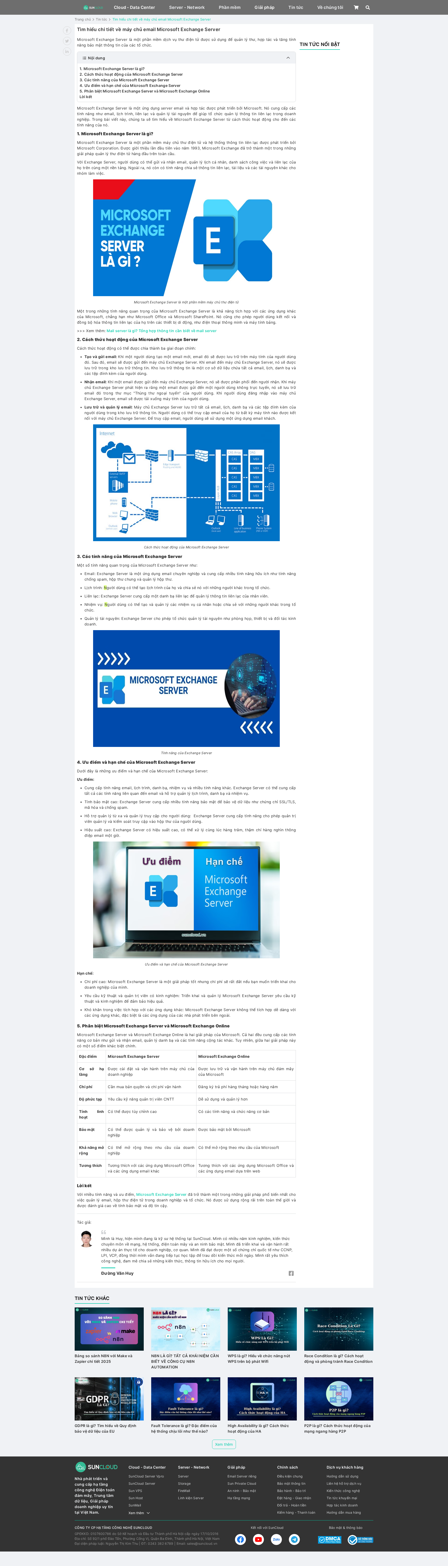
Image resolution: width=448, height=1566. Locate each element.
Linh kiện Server (191, 1498)
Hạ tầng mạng (239, 1498)
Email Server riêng (242, 1476)
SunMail (135, 1505)
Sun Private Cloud (242, 1483)
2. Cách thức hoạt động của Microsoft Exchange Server (131, 74)
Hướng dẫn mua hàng (344, 1512)
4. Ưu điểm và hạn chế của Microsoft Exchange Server (130, 85)
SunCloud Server (142, 1483)
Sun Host (136, 1498)
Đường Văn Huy (117, 1273)
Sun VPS (135, 1491)
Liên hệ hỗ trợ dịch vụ (344, 1483)
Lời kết (86, 96)
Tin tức (295, 7)
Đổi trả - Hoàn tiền (291, 1505)
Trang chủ (83, 19)
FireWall (184, 1491)
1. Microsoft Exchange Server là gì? (112, 68)
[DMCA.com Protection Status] (329, 1539)
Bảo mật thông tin (291, 1483)
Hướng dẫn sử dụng (342, 1476)
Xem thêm (224, 1444)
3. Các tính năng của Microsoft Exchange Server (124, 80)
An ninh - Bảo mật (242, 1491)
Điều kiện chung (290, 1476)
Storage (184, 1483)
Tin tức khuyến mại (342, 1498)
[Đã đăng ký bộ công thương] (360, 1539)
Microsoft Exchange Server (161, 1194)
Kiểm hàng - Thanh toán (296, 1512)
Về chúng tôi (330, 7)
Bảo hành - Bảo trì (291, 1491)
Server (183, 1476)
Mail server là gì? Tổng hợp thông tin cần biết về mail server (162, 330)
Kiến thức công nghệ (343, 1491)
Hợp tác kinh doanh (342, 1505)
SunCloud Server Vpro (146, 1476)
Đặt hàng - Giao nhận (294, 1498)
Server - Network (187, 7)
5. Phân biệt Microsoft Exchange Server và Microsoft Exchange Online (145, 91)
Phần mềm (230, 7)
